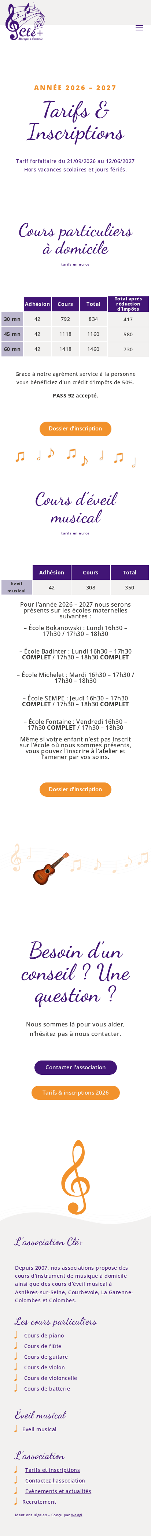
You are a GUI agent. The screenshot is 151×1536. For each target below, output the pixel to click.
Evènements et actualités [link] (58, 1491)
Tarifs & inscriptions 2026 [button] (76, 1092)
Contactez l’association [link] (55, 1480)
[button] (139, 27)
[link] (25, 40)
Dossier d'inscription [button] (75, 428)
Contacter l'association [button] (75, 1067)
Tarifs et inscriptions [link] (52, 1469)
